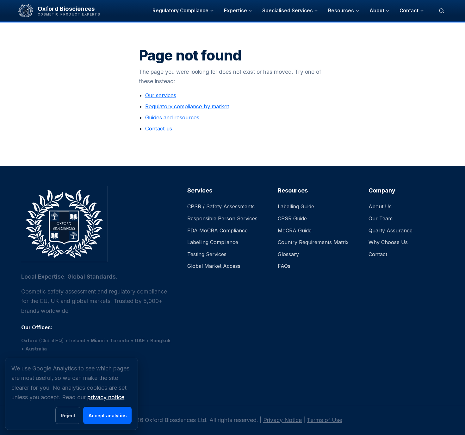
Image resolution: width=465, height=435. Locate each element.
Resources (341, 11)
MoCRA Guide (295, 230)
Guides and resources (172, 117)
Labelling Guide (296, 206)
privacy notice (105, 397)
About (376, 11)
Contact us (158, 128)
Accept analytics (108, 415)
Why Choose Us (388, 242)
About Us (380, 206)
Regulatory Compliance (180, 11)
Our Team (381, 218)
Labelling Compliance (212, 242)
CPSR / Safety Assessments (221, 206)
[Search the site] (442, 11)
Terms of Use (324, 420)
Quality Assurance (390, 230)
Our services (160, 95)
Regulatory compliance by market (187, 106)
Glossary (288, 254)
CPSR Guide (292, 218)
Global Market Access (213, 266)
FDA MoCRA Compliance (217, 230)
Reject (68, 415)
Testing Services (206, 254)
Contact (409, 11)
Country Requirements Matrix (313, 242)
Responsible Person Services (222, 218)
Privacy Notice (282, 420)
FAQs (284, 266)
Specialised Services (287, 11)
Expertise (235, 11)
